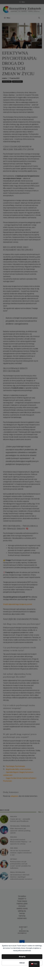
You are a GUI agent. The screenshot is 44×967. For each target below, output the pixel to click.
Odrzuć (22, 963)
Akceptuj (22, 957)
